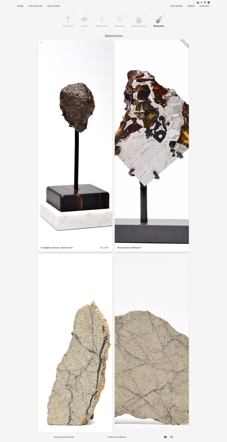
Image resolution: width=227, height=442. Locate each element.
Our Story (53, 6)
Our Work (176, 6)
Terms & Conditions (117, 437)
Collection (35, 6)
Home (20, 6)
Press (191, 6)
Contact (205, 6)
